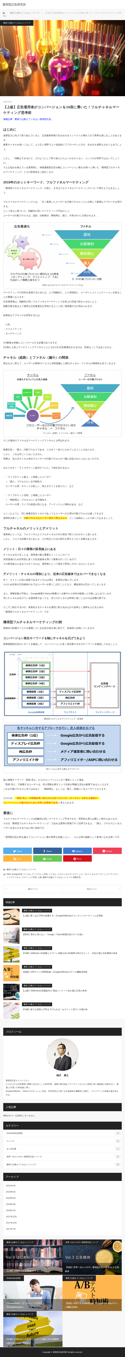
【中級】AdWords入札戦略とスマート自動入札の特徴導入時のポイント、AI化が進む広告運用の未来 (69, 953)
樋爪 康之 (62, 1075)
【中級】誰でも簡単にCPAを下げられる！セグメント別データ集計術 (55, 1009)
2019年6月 (11, 1192)
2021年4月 (11, 1186)
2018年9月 (11, 1204)
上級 (40, 877)
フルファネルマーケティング (96, 874)
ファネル (52, 874)
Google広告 (17, 874)
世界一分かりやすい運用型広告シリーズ (62, 1157)
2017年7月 (11, 1229)
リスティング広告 (29, 877)
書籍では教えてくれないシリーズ (16, 23)
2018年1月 (11, 1210)
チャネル (27, 874)
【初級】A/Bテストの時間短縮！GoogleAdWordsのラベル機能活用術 (54, 972)
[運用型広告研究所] (57, 4)
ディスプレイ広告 (40, 874)
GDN (9, 874)
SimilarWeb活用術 (62, 1133)
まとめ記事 (62, 1149)
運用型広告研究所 (60, 1352)
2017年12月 (11, 1217)
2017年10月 (11, 1223)
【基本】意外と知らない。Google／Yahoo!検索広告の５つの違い (53, 934)
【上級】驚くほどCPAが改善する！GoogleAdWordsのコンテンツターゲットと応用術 (62, 915)
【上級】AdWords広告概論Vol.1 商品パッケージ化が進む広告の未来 (54, 990)
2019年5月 (11, 1198)
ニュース (62, 1141)
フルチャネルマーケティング (70, 874)
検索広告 (77, 877)
